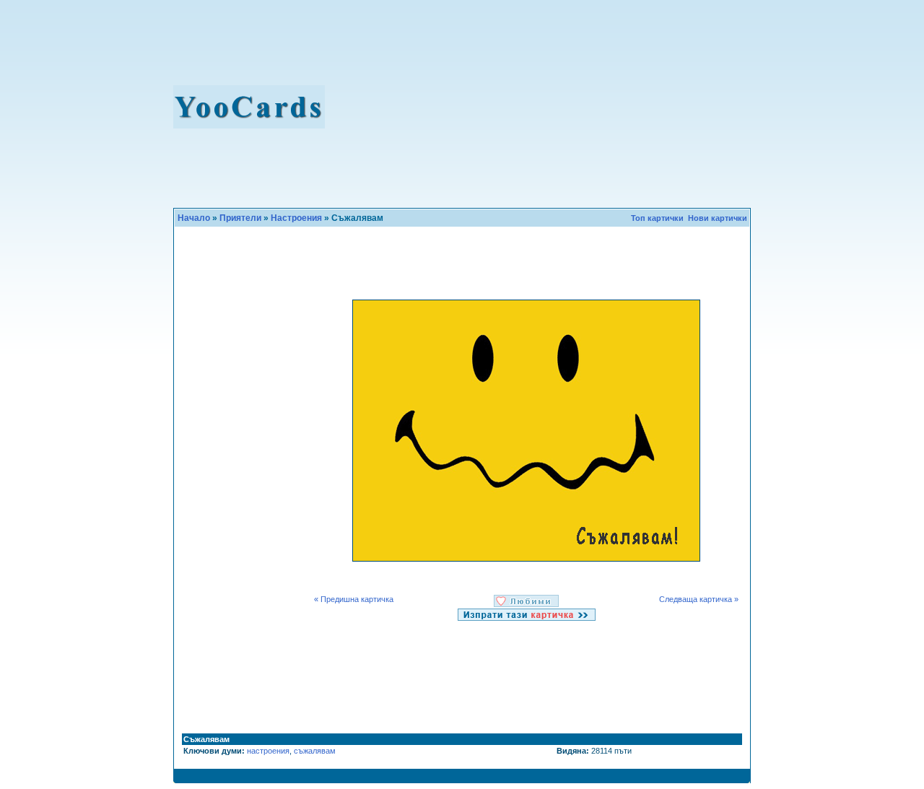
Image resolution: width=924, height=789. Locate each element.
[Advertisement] (550, 107)
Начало (194, 218)
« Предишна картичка (355, 599)
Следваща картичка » (698, 599)
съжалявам (315, 750)
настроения (268, 750)
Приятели (240, 218)
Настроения (296, 218)
